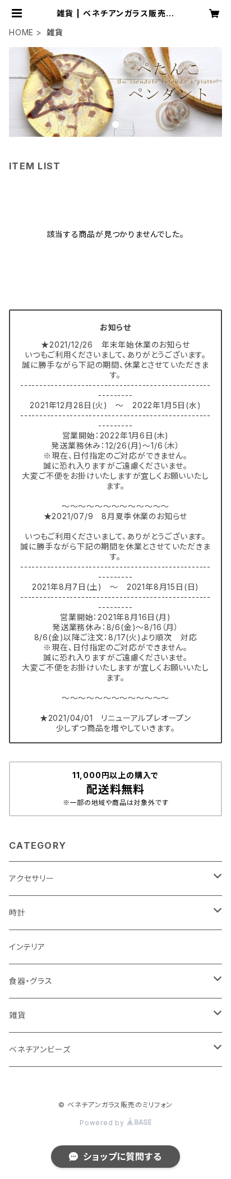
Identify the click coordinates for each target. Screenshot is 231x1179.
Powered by (103, 1122)
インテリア (27, 946)
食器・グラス (31, 981)
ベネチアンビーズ (39, 1049)
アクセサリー (31, 878)
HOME (21, 32)
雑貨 (17, 1015)
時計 (17, 912)
